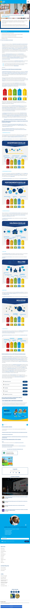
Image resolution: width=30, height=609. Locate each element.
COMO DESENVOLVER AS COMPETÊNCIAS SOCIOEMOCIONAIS (9, 35)
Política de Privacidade (4, 575)
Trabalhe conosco (3, 559)
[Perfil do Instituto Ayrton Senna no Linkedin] (14, 592)
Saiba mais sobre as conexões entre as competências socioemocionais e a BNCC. (15, 119)
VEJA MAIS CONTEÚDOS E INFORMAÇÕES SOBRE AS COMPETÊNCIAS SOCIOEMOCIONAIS (12, 37)
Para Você (2, 552)
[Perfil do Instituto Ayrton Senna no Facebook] (16, 592)
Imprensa (2, 558)
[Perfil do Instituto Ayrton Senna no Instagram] (11, 592)
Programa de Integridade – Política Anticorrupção (4, 582)
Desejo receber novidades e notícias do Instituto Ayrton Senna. (8, 541)
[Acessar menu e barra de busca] (28, 2)
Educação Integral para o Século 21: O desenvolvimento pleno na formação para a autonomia (14, 432)
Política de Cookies (3, 578)
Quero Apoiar (2, 555)
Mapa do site (2, 562)
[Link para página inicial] (13, 2)
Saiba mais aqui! (16, 65)
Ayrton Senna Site (3, 567)
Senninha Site (3, 570)
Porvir (3, 441)
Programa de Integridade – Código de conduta (4, 580)
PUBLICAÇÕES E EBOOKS (5, 38)
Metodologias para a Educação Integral (7, 434)
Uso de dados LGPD (3, 577)
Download (25, 381)
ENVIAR (26, 541)
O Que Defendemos (3, 551)
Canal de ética (3, 584)
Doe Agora (2, 556)
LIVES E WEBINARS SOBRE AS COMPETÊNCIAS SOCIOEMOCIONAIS (12, 400)
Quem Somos (2, 548)
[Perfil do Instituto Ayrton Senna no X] (18, 592)
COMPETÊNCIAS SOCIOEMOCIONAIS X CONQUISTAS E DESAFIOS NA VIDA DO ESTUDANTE (12, 34)
